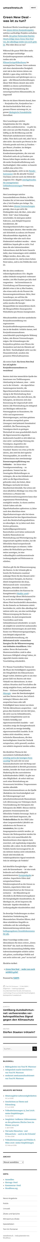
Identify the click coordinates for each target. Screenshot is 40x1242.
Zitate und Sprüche (11, 1214)
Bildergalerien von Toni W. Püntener (20, 1067)
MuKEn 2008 (22, 593)
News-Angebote (10, 1198)
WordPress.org (11, 1188)
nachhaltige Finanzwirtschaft (13, 993)
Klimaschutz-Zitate (11, 1219)
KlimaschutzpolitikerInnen (14, 62)
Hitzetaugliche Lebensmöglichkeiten (21, 1096)
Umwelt (6, 1209)
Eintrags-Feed (11, 1182)
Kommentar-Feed (13, 1185)
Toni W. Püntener (12, 986)
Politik (5, 1203)
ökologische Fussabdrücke (20, 112)
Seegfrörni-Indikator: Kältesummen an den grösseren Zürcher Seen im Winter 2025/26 (20, 1122)
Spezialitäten (8, 1224)
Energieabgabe (25, 875)
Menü (33, 7)
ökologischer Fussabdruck (12, 995)
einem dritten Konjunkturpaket (20, 30)
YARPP (16, 978)
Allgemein (6, 988)
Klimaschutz (26, 991)
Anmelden (9, 1179)
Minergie (7, 693)
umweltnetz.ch (13, 7)
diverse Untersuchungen (24, 206)
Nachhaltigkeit (29, 993)
